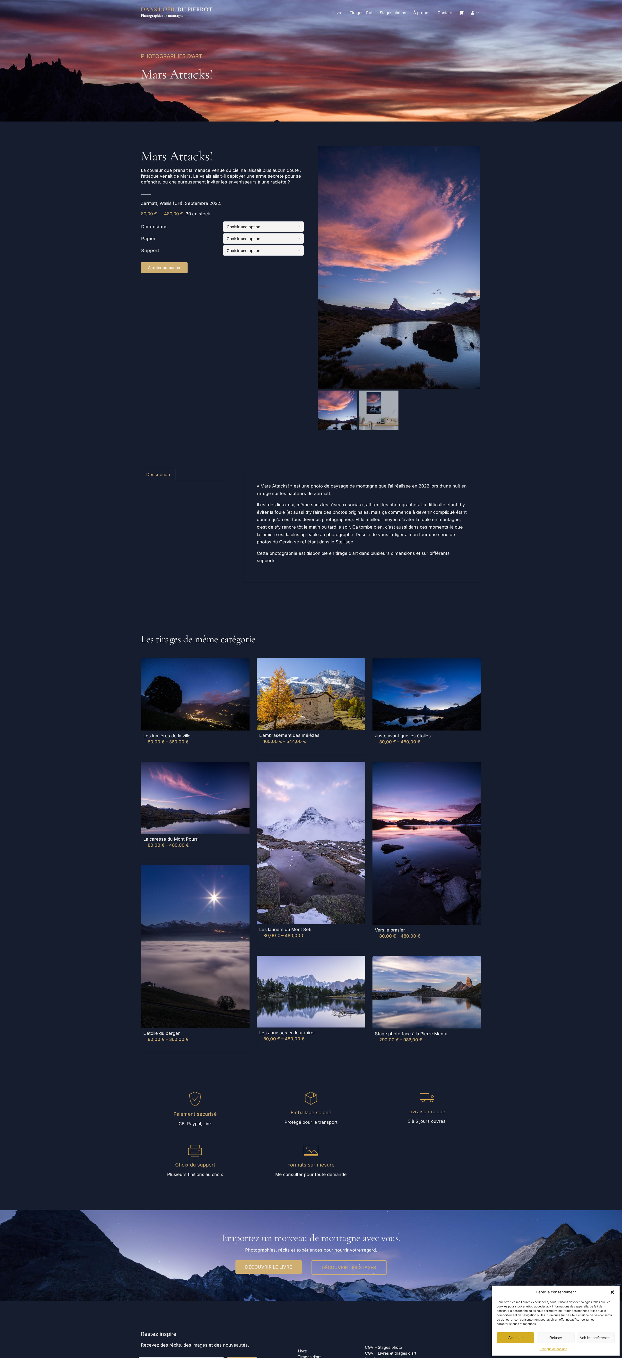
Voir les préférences (596, 1338)
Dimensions (154, 226)
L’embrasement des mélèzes (289, 735)
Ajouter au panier (164, 267)
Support (150, 250)
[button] (612, 1292)
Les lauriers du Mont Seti (285, 929)
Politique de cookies (553, 1349)
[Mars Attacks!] (399, 267)
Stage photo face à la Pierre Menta (411, 1033)
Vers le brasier (390, 929)
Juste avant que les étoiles (403, 735)
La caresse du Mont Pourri (171, 839)
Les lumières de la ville (166, 735)
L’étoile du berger (161, 1033)
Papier (148, 238)
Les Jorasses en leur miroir (287, 1032)
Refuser (555, 1338)
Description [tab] (158, 474)
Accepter (515, 1338)
